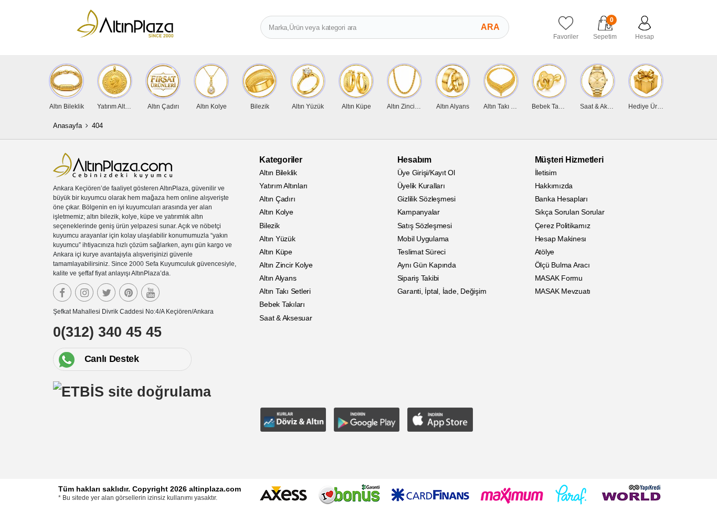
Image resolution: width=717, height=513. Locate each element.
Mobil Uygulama (423, 238)
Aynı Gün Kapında (426, 265)
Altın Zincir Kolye (286, 265)
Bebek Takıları (282, 304)
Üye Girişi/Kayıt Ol (426, 172)
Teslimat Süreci (421, 252)
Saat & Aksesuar (285, 318)
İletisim (546, 172)
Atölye (545, 252)
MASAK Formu (559, 278)
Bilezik (269, 225)
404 (97, 126)
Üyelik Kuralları (421, 185)
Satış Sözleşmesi (424, 225)
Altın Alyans (277, 278)
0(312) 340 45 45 (107, 332)
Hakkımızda (554, 185)
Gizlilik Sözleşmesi (426, 199)
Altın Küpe (275, 252)
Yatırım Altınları (283, 185)
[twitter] (106, 292)
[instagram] (84, 292)
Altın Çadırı (277, 199)
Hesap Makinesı (561, 238)
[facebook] (62, 292)
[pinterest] (128, 292)
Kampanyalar (418, 212)
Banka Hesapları (561, 199)
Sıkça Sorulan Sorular (570, 212)
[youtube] (150, 292)
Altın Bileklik (278, 172)
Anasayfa (67, 126)
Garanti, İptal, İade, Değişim (442, 291)
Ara (490, 27)
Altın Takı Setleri (285, 291)
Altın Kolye (276, 212)
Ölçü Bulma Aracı (562, 265)
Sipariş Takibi (418, 278)
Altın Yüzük (277, 238)
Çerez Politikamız (563, 225)
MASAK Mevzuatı (563, 291)
